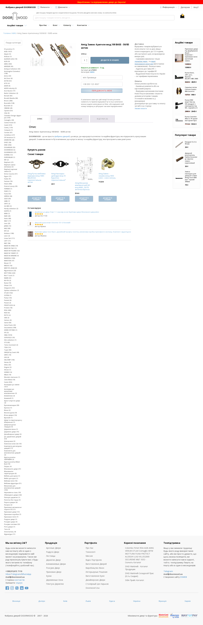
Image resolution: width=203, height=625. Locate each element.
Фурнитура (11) (9, 534)
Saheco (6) (8, 320)
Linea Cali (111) (9, 238)
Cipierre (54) (8, 111)
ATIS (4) (7, 83)
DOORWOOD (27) (10, 152)
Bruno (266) (8, 101)
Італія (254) (8, 382)
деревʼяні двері (141, 61)
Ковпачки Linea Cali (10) (13, 444)
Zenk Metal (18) (9, 380)
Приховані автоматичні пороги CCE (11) (13, 508)
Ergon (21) (7, 176)
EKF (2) (6, 160)
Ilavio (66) (7, 218)
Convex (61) (8, 132)
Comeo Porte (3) (10, 123)
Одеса (112, 601)
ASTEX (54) (8, 81)
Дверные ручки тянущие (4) (10, 426)
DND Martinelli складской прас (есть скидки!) (139, 574)
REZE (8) (7, 313)
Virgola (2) (7, 367)
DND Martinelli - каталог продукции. (136, 568)
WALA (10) (7, 375)
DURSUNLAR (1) (9, 157)
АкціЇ (195, 7)
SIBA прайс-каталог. (134, 580)
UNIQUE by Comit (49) (11, 352)
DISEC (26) (7, 142)
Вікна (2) (7, 410)
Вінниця (16, 601)
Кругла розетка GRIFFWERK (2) (9, 458)
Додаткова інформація (69, 119)
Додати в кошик (110, 60)
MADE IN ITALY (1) (10, 248)
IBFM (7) (7, 213)
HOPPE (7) (7, 211)
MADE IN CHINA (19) (11, 246)
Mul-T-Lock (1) (9, 275)
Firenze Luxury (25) (11, 186)
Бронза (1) (8, 408)
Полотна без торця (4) (12, 500)
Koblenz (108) (9, 233)
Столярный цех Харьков (97, 584)
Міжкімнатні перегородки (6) (10, 472)
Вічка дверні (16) (10, 415)
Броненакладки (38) (11, 405)
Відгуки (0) (102, 119)
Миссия (89, 556)
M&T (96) (7, 243)
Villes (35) (7, 365)
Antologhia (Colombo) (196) (12, 72)
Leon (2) (7, 236)
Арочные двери (53, 548)
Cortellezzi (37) (9, 135)
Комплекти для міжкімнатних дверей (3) (12, 453)
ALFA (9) (7, 61)
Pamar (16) (8, 298)
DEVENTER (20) (9, 140)
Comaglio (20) (9, 120)
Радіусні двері (52, 552)
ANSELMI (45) (8, 66)
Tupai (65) (7, 350)
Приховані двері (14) (12, 512)
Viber (8, 574)
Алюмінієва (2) (9, 396)
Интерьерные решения (96, 572)
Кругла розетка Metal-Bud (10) (12, 463)
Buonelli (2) (8, 106)
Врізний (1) (8, 418)
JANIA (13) (7, 226)
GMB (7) (7, 201)
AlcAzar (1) (8, 56)
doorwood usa (92, 588)
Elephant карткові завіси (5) (10, 170)
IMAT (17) (7, 221)
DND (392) (7, 145)
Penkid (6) (7, 300)
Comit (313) (8, 125)
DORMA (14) (8, 155)
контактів (19, 580)
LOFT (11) (7, 241)
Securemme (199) (10, 328)
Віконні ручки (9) (10, 413)
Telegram (16, 574)
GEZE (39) (7, 199)
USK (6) (6, 357)
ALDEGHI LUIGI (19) (10, 59)
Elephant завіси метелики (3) (9, 166)
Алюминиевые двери (56, 564)
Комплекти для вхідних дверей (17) (13, 447)
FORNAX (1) (8, 189)
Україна (136, 601)
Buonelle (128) (9, 103)
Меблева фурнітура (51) (13, 483)
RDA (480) (7, 310)
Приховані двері (53, 572)
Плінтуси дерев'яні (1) (12, 497)
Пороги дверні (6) (11, 502)
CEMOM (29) (8, 108)
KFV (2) (6, 231)
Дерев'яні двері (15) (11, 432)
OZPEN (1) (7, 295)
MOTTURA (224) (9, 273)
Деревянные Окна (54, 580)
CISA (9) (7, 113)
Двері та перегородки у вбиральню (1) (13, 421)
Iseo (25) (7, 223)
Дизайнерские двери (95, 580)
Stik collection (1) (10, 340)
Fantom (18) (8, 181)
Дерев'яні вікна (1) (11, 429)
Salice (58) (7, 323)
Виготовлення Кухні (95, 576)
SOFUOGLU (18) (9, 337)
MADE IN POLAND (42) (12, 251)
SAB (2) (6, 318)
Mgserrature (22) (10, 271)
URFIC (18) (7, 355)
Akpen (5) (7, 54)
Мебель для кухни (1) (12, 476)
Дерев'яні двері (53, 560)
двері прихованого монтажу (145, 62)
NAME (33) (7, 278)
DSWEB (183, 577)
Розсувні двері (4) (10, 522)
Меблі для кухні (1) (11, 478)
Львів (88, 601)
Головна (6, 33)
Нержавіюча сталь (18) (12, 492)
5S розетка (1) (9, 49)
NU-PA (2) (7, 280)
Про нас (89, 548)
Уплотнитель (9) (10, 532)
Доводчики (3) (9, 441)
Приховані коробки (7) (12, 514)
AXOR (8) (7, 86)
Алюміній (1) (8, 398)
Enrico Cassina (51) (11, 174)
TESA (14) (7, 347)
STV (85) (7, 342)
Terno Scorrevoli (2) (11, 345)
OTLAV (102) (8, 293)
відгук (19, 582)
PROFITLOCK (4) (9, 305)
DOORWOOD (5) (9, 150)
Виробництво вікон (95, 568)
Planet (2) (7, 303)
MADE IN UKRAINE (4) (11, 256)
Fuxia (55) (7, 194)
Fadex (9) (7, 179)
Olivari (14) (8, 285)
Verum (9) (7, 362)
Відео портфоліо (94, 560)
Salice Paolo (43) (10, 325)
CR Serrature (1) (9, 137)
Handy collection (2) (11, 209)
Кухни (49, 576)
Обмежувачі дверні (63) (13, 495)
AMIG (14, 33)
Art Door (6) (8, 78)
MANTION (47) (9, 261)
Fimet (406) (8, 184)
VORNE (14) (8, 372)
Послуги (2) (8, 505)
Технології (90, 552)
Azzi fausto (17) (9, 91)
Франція (162, 601)
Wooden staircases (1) (12, 377)
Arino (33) (7, 76)
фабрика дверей (62, 136)
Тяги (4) (7, 529)
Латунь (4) (8, 466)
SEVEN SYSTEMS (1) (10, 330)
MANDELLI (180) (9, 258)
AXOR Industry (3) (10, 88)
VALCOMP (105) (9, 360)
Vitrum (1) (7, 370)
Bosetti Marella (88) (11, 98)
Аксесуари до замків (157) (11, 386)
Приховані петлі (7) (11, 517)
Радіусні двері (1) (10, 519)
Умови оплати (141, 108)
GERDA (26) (8, 196)
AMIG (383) (8, 64)
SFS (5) (6, 333)
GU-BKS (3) (8, 206)
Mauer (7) (7, 263)
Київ (65, 601)
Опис (40, 119)
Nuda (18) (7, 283)
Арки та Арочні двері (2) (12, 402)
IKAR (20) (7, 216)
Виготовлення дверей (96, 564)
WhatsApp (26, 574)
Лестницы (50, 556)
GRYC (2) (7, 204)
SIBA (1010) (8, 335)
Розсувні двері (53, 568)
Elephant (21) (9, 162)
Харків (188, 601)
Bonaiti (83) (8, 96)
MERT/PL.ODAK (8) (10, 268)
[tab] (39, 118)
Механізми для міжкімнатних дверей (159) (12, 488)
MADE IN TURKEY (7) (11, 253)
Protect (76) (8, 308)
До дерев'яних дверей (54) (12, 438)
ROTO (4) (7, 315)
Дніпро (41, 601)
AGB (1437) (8, 51)
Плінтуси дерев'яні (55, 584)
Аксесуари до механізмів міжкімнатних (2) (10, 391)
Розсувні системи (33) (12, 524)
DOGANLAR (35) (9, 147)
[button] (71, 47)
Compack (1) (8, 130)
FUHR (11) (7, 191)
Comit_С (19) (8, 128)
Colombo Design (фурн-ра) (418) (12, 117)
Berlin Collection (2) (11, 93)
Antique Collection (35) (12, 69)
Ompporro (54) (9, 288)
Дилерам (185, 7)
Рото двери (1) (9, 527)
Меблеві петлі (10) (10, 481)
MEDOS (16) (8, 266)
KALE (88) (7, 228)
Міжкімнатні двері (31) (12, 469)
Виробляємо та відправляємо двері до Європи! (101, 2)
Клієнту (67, 25)
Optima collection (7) (11, 290)
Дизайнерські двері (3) (13, 434)
